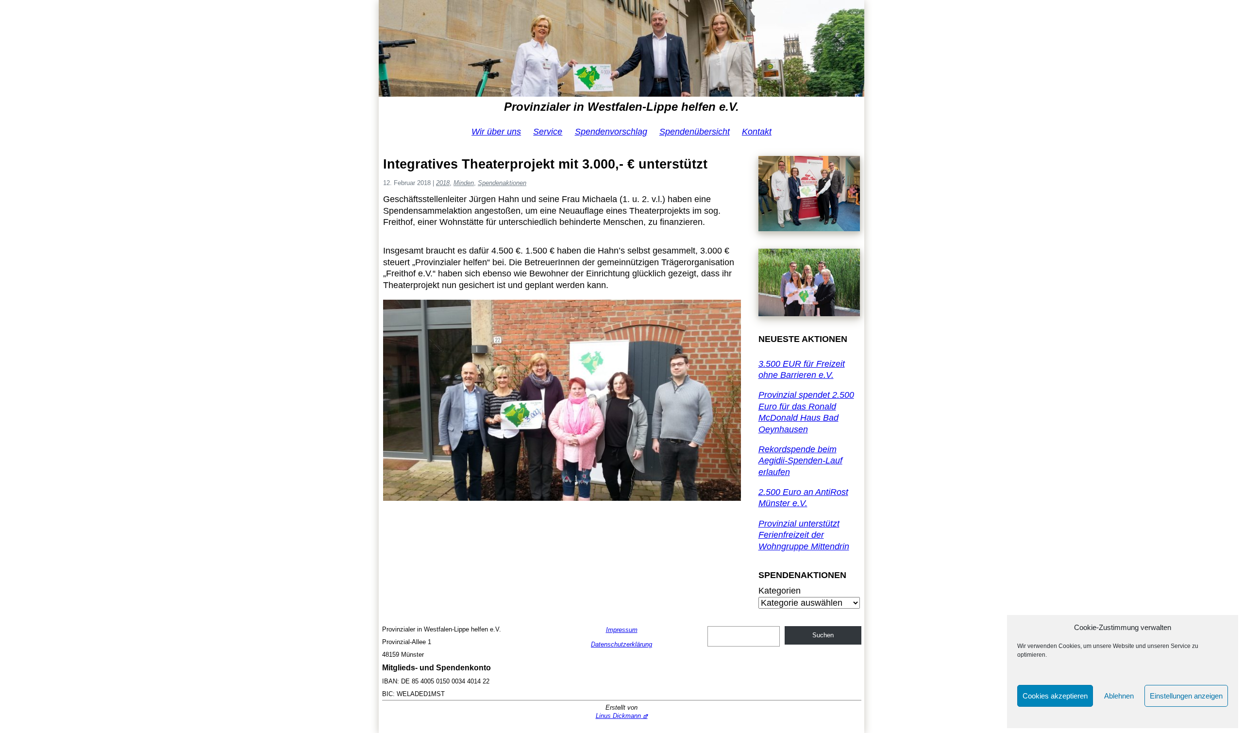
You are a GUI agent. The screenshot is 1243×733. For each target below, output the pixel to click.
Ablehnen (1119, 696)
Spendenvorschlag (611, 131)
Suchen (823, 635)
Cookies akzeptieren (1055, 696)
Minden (464, 183)
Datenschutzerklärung (621, 644)
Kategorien (779, 591)
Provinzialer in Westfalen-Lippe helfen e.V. (621, 106)
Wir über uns (496, 131)
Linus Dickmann (618, 715)
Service (547, 131)
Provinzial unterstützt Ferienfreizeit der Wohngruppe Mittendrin (803, 535)
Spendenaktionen (502, 183)
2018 (443, 183)
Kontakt (757, 131)
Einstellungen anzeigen (1186, 696)
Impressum (622, 629)
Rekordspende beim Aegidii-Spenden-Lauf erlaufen (800, 460)
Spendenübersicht (694, 131)
